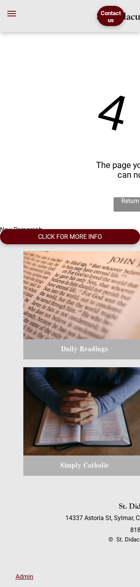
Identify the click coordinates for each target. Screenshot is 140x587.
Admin (24, 576)
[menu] (11, 13)
